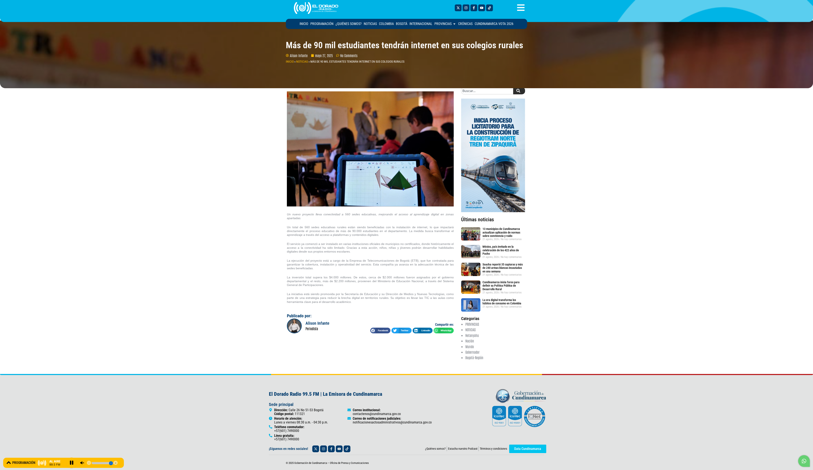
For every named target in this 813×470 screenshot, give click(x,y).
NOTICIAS (302, 61)
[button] (380, 330)
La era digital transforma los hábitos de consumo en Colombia (502, 301)
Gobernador (472, 352)
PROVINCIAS (472, 324)
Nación (469, 341)
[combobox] (487, 90)
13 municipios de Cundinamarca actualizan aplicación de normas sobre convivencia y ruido (501, 232)
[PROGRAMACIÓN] (8, 462)
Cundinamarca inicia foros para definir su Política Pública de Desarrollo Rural (501, 285)
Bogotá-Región (474, 357)
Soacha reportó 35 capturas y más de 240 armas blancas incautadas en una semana (503, 268)
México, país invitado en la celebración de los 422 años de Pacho (501, 250)
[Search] (519, 90)
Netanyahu (472, 335)
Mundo (469, 346)
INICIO (290, 61)
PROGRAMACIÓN (23, 463)
